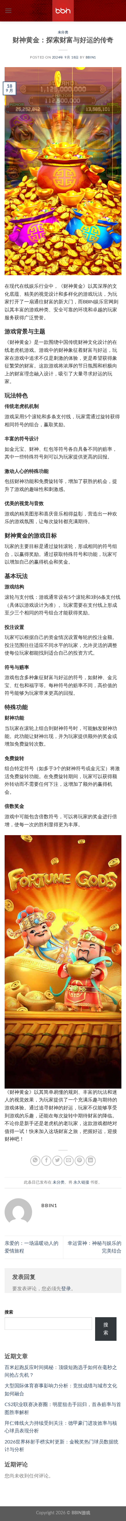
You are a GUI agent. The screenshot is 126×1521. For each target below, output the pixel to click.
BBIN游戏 (81, 1513)
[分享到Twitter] (57, 1161)
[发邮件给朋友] (69, 1161)
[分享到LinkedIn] (91, 1161)
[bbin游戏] (63, 10)
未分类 (63, 32)
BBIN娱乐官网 (98, 301)
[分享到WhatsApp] (35, 1161)
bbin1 (91, 57)
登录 (66, 1288)
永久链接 (81, 1182)
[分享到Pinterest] (80, 1161)
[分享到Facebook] (46, 1161)
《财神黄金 (70, 286)
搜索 (9, 1312)
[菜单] (8, 10)
